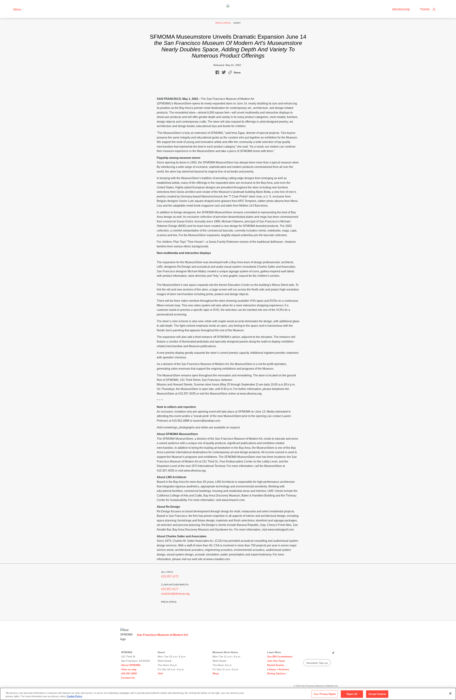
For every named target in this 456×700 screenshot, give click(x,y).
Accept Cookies (377, 694)
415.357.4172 (169, 576)
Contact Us (128, 677)
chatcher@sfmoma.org (175, 593)
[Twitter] (319, 654)
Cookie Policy (74, 696)
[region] (228, 694)
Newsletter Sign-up (317, 663)
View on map (129, 669)
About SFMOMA (131, 665)
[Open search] (441, 9)
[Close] (450, 693)
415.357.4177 (169, 589)
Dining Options (276, 673)
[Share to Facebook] (217, 73)
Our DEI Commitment (279, 656)
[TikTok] (333, 654)
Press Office (223, 23)
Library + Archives (278, 669)
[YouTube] (306, 654)
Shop (216, 673)
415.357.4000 (129, 673)
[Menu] (9, 9)
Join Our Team (276, 660)
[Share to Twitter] (224, 73)
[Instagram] (312, 654)
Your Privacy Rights (325, 694)
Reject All (352, 694)
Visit (160, 673)
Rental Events (275, 665)
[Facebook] (326, 654)
